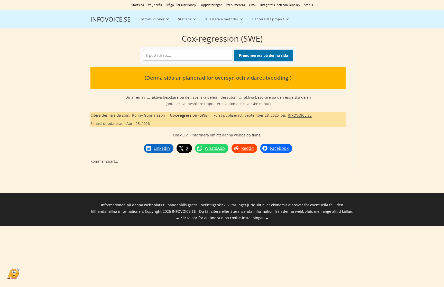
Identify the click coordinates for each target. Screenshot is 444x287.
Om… (252, 5)
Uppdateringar (211, 5)
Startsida (137, 5)
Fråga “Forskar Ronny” (181, 5)
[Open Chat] (13, 273)
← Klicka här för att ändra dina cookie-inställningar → (222, 217)
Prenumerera (235, 5)
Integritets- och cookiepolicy (280, 5)
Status (308, 5)
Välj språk (155, 5)
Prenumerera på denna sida (263, 55)
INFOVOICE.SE (110, 19)
